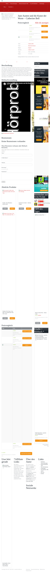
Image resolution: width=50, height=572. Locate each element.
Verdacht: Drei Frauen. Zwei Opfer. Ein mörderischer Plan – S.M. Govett (8, 312)
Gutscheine (10, 6)
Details (5, 208)
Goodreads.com (30, 473)
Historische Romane (32, 45)
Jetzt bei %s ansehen (27, 331)
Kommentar (4, 171)
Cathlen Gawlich (31, 49)
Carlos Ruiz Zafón (29, 481)
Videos (7, 3)
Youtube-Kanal (29, 478)
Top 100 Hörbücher (33, 3)
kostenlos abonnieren (10, 133)
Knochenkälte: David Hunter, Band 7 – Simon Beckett (6, 564)
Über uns (42, 472)
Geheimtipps (42, 3)
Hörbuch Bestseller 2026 (23, 3)
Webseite (3, 162)
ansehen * (44, 37)
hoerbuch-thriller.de (18, 569)
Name (3, 153)
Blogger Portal (28, 476)
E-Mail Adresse (5, 157)
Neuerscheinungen (13, 3)
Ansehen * (44, 31)
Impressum (28, 569)
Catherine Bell (30, 43)
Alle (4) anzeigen (41, 23)
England (29, 47)
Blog (5, 6)
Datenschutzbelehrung (35, 569)
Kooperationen (28, 570)
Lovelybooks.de (29, 474)
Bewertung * (4, 167)
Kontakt (42, 473)
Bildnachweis (42, 569)
